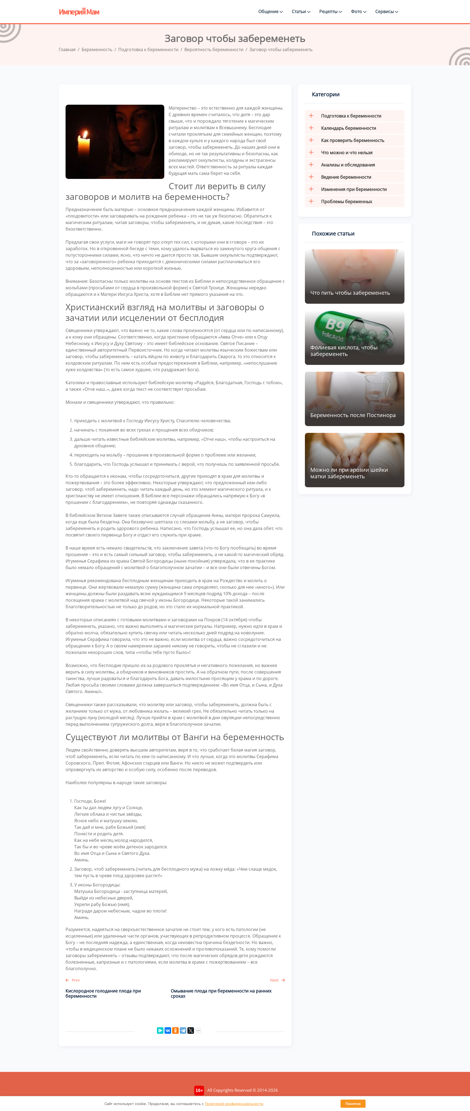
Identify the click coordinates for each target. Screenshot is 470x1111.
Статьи (299, 11)
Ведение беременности (346, 177)
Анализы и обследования (348, 165)
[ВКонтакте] (168, 1030)
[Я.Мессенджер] (160, 1030)
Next (275, 980)
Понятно (353, 1103)
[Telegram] (183, 1030)
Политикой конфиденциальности (234, 1103)
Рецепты (329, 11)
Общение (269, 11)
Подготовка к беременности (351, 116)
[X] (190, 1030)
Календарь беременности (348, 128)
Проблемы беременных (346, 201)
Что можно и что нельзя (347, 153)
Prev (75, 980)
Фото (357, 11)
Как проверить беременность (352, 140)
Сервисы (385, 11)
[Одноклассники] (175, 1030)
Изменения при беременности (354, 189)
